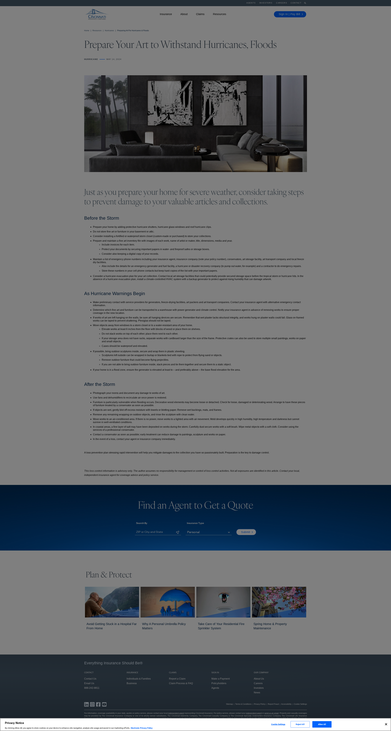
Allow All (322, 724)
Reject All (300, 724)
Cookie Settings (278, 724)
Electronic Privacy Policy (142, 728)
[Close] (386, 724)
